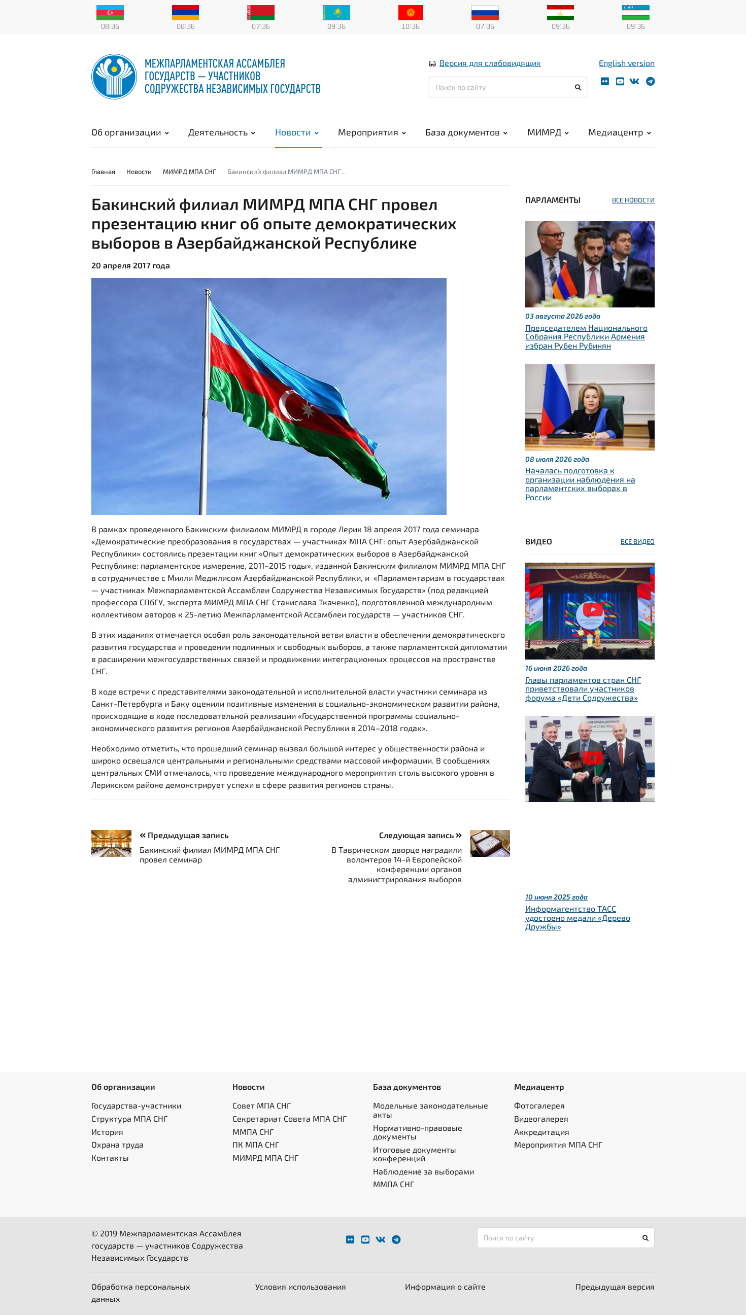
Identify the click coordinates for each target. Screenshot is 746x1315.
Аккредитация (541, 1131)
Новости (293, 131)
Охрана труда (117, 1144)
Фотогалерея (539, 1105)
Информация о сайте (445, 1286)
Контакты (110, 1157)
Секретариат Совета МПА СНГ (289, 1118)
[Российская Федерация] (485, 11)
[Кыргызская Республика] (410, 11)
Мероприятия (368, 131)
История (107, 1131)
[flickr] (605, 81)
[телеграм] (650, 81)
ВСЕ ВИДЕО (638, 541)
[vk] (634, 81)
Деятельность (218, 131)
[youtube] (620, 81)
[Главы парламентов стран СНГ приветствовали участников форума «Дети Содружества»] (590, 609)
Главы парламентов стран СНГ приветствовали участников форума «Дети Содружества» (583, 688)
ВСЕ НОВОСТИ (633, 200)
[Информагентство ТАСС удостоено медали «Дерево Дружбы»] (590, 758)
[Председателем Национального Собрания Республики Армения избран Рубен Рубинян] (590, 263)
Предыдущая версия (615, 1286)
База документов (462, 131)
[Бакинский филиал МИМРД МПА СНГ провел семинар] (115, 843)
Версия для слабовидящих (490, 62)
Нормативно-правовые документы (417, 1132)
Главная (103, 171)
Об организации (126, 131)
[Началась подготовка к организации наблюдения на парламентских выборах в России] (590, 405)
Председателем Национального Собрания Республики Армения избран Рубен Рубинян (586, 336)
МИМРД (544, 131)
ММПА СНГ (253, 1131)
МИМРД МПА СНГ (189, 171)
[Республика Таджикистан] (560, 11)
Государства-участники (136, 1105)
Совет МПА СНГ (261, 1105)
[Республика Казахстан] (336, 11)
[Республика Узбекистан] (636, 11)
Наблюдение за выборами (423, 1171)
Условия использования (300, 1286)
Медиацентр (615, 131)
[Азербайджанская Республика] (110, 11)
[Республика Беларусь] (261, 11)
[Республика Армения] (185, 11)
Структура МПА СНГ (129, 1118)
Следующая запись (417, 835)
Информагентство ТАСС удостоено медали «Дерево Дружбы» (577, 917)
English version (627, 62)
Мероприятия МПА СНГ (558, 1144)
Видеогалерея (541, 1118)
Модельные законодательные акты (430, 1109)
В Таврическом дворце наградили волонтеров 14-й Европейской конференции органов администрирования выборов (396, 864)
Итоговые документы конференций (414, 1154)
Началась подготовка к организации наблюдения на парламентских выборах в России (580, 483)
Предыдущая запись (187, 835)
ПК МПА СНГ (255, 1144)
